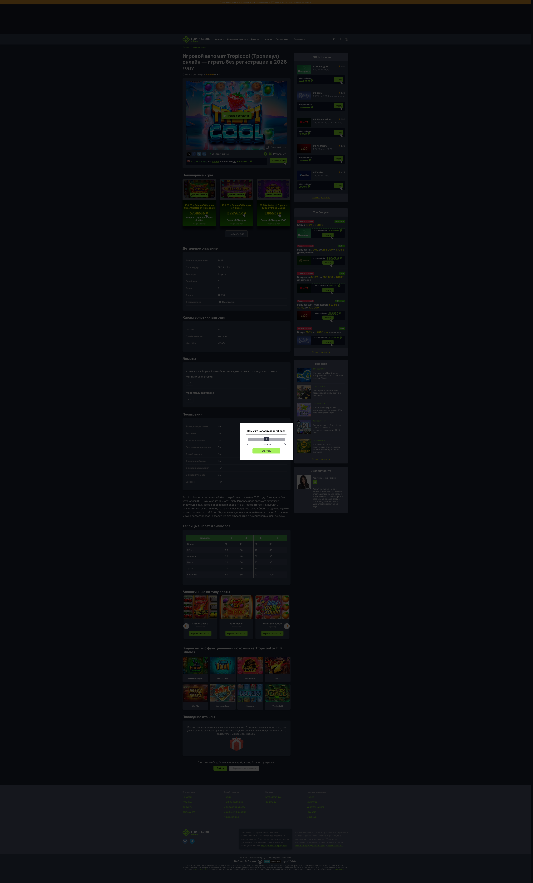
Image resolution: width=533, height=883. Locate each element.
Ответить (266, 451)
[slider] (266, 439)
